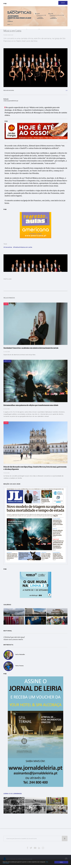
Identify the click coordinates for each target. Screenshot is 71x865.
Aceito (61, 862)
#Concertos (8, 247)
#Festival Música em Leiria (22, 247)
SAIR (63, 3)
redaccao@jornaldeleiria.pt (11, 100)
